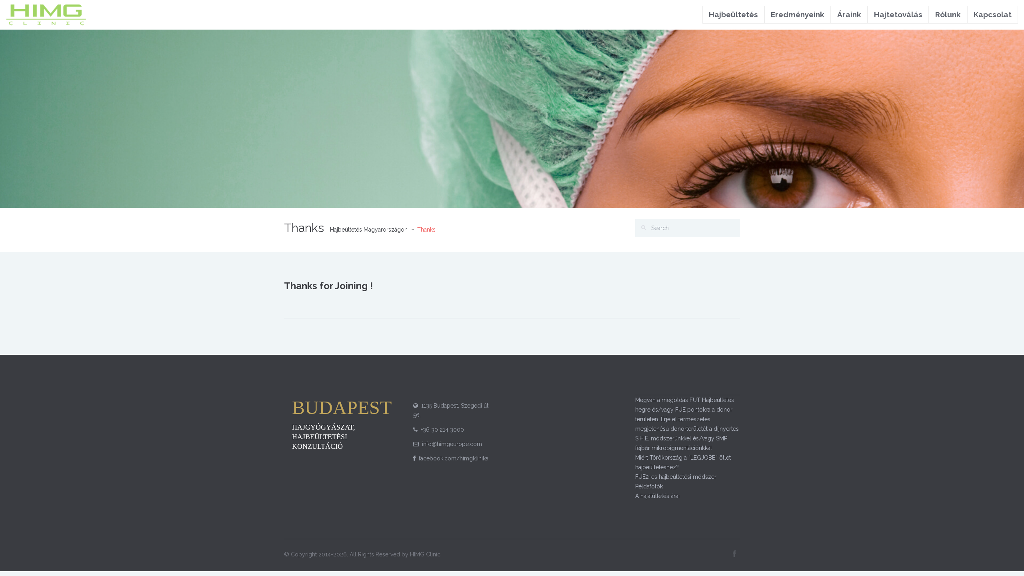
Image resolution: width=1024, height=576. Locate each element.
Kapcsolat (993, 14)
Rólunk (948, 14)
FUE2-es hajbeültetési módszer (675, 477)
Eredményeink (797, 14)
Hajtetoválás (898, 14)
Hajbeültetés (733, 14)
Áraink (849, 14)
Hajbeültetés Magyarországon (369, 229)
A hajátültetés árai (657, 496)
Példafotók (649, 486)
